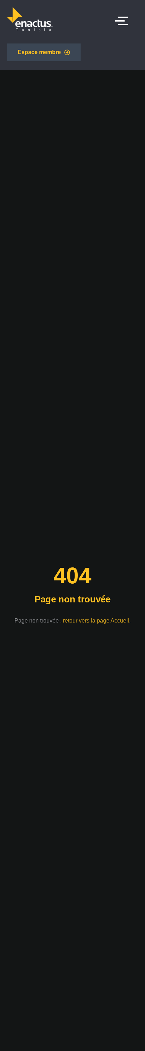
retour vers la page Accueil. (97, 621)
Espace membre (39, 52)
